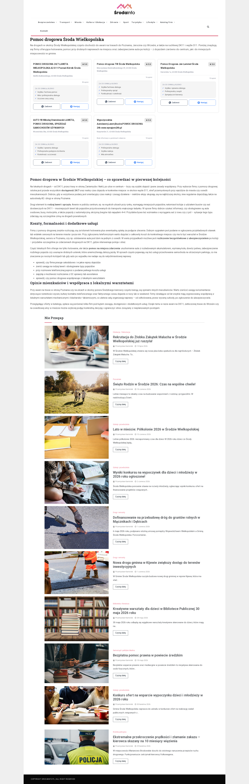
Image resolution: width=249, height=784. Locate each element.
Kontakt (44, 31)
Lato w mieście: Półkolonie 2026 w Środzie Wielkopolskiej (156, 429)
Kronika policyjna (119, 732)
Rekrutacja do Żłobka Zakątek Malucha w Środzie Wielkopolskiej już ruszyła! (150, 339)
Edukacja (116, 332)
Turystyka (137, 22)
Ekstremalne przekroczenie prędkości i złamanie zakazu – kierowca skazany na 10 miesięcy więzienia (156, 739)
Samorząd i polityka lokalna (124, 650)
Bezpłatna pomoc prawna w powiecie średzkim (148, 655)
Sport (126, 22)
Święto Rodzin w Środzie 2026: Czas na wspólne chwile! (154, 384)
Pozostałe (117, 379)
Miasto (78, 22)
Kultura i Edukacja (95, 22)
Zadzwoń (48, 106)
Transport (65, 22)
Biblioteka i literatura (121, 604)
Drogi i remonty (119, 512)
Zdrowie (114, 22)
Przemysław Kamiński (124, 346)
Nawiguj (76, 106)
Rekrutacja (125, 332)
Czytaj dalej (120, 361)
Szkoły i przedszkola (121, 424)
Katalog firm (166, 22)
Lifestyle (150, 22)
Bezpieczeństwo (46, 22)
